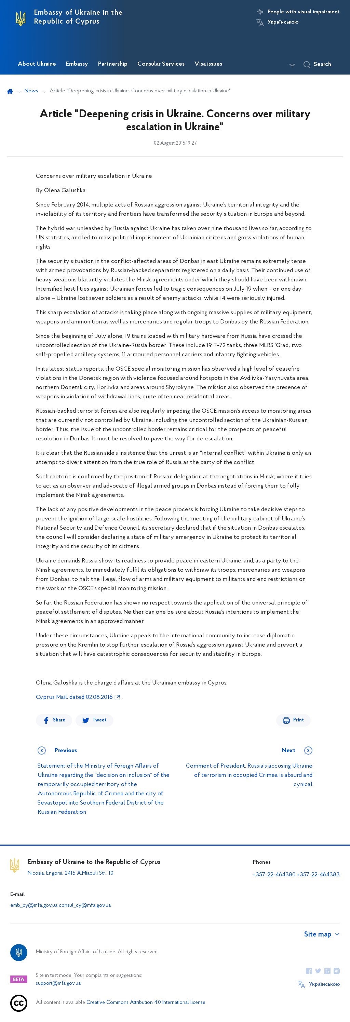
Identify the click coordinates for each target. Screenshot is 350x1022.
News (31, 91)
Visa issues (208, 64)
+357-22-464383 (318, 875)
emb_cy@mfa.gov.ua (33, 905)
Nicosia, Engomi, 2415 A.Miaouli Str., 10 (70, 873)
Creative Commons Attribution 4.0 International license (145, 1002)
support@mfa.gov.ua (58, 983)
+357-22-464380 (275, 875)
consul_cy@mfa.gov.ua (85, 905)
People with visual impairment (304, 12)
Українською (283, 22)
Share (59, 720)
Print (298, 720)
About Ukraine (37, 64)
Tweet (100, 720)
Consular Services (161, 64)
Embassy (77, 64)
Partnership (112, 64)
